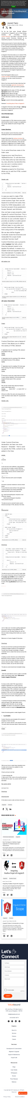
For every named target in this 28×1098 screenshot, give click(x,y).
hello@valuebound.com (14, 1014)
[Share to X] (6, 27)
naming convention (18, 138)
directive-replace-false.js (7, 317)
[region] (14, 187)
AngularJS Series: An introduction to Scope (13, 923)
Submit (8, 996)
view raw (24, 192)
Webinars (14, 1082)
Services (14, 1033)
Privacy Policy (7, 1096)
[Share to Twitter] (7, 855)
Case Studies (14, 1070)
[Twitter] (12, 1021)
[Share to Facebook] (3, 27)
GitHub (19, 192)
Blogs (14, 1067)
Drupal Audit (14, 1057)
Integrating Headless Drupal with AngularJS (13, 883)
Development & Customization (14, 1048)
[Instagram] (19, 1021)
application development (17, 85)
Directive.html (5, 539)
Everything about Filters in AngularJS (15, 103)
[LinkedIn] (16, 1021)
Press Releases (14, 1079)
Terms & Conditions (20, 1096)
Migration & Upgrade (14, 1051)
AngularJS (4, 804)
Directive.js (4, 569)
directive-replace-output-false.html (9, 336)
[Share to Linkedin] (10, 27)
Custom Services (5, 36)
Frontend (10, 804)
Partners (14, 1036)
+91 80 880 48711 (14, 1017)
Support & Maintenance (14, 1054)
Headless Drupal (12, 878)
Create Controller (5, 76)
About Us (14, 1030)
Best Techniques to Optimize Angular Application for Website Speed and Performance (12, 843)
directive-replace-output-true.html (9, 296)
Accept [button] (13, 6)
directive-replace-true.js (7, 281)
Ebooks (14, 1076)
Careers (14, 1039)
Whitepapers (14, 1073)
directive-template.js (6, 192)
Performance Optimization (8, 836)
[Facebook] (9, 1021)
